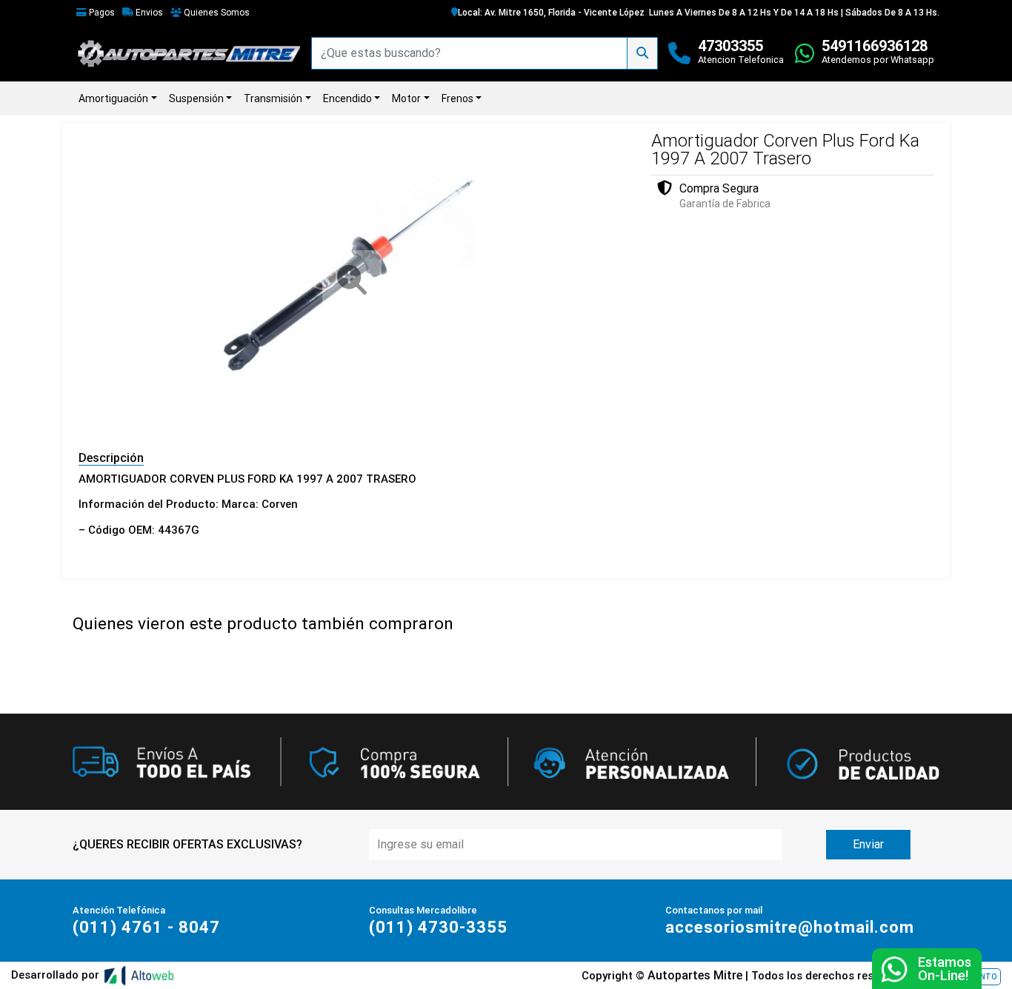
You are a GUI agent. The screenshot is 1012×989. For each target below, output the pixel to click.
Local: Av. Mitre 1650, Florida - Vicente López (551, 12)
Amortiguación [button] (113, 98)
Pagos (101, 12)
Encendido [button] (347, 98)
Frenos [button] (457, 98)
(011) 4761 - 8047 (146, 927)
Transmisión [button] (273, 98)
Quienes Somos (216, 12)
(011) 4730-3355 (438, 927)
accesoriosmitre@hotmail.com (789, 927)
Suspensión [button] (196, 98)
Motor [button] (406, 98)
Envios (148, 12)
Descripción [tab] (111, 458)
